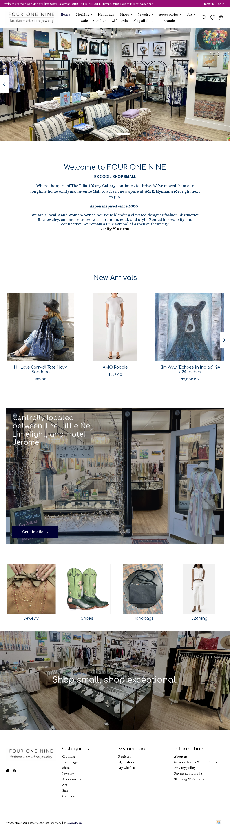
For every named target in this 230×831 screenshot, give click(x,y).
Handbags (106, 14)
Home (65, 14)
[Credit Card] (218, 822)
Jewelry (31, 618)
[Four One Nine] (31, 17)
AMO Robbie (115, 367)
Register (124, 756)
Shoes (87, 618)
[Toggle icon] (204, 18)
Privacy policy (185, 768)
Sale (84, 21)
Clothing (199, 618)
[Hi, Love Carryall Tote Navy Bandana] (40, 327)
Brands (169, 21)
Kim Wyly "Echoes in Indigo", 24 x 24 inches (189, 369)
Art (64, 785)
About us (181, 756)
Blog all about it (145, 21)
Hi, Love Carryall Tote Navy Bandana (40, 369)
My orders (126, 762)
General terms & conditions (195, 762)
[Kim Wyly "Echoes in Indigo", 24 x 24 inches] (189, 327)
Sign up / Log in (214, 3)
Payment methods (188, 773)
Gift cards (120, 21)
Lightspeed (74, 822)
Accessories (71, 779)
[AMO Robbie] (115, 327)
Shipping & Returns (189, 779)
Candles (99, 21)
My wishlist (126, 768)
